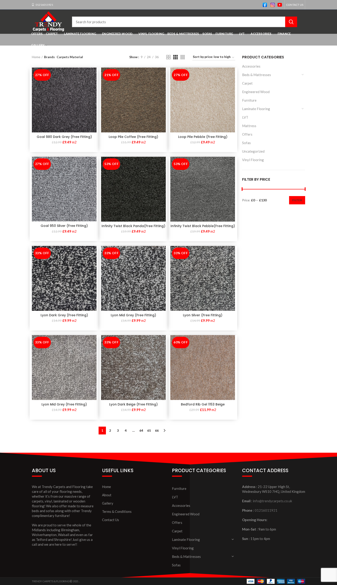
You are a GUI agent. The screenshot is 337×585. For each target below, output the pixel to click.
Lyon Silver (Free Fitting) (202, 315)
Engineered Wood (256, 92)
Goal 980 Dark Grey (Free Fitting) (64, 137)
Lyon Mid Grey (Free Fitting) (133, 315)
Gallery (107, 503)
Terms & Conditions (117, 511)
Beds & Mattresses (256, 75)
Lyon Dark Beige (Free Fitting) (133, 404)
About (106, 495)
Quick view (93, 75)
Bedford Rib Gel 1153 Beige (203, 404)
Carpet (247, 83)
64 (141, 430)
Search (291, 22)
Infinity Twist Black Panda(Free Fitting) (133, 226)
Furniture (249, 100)
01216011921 (44, 4)
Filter (297, 200)
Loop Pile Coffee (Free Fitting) (133, 137)
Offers (247, 134)
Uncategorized (253, 151)
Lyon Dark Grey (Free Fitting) (64, 315)
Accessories (251, 66)
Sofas (246, 143)
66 (157, 430)
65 (149, 430)
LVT (245, 117)
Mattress (249, 126)
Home (36, 57)
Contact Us (110, 520)
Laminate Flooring (256, 109)
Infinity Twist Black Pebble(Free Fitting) (203, 226)
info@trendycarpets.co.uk (272, 501)
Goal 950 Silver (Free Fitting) (64, 226)
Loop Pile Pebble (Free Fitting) (202, 137)
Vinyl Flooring (253, 160)
